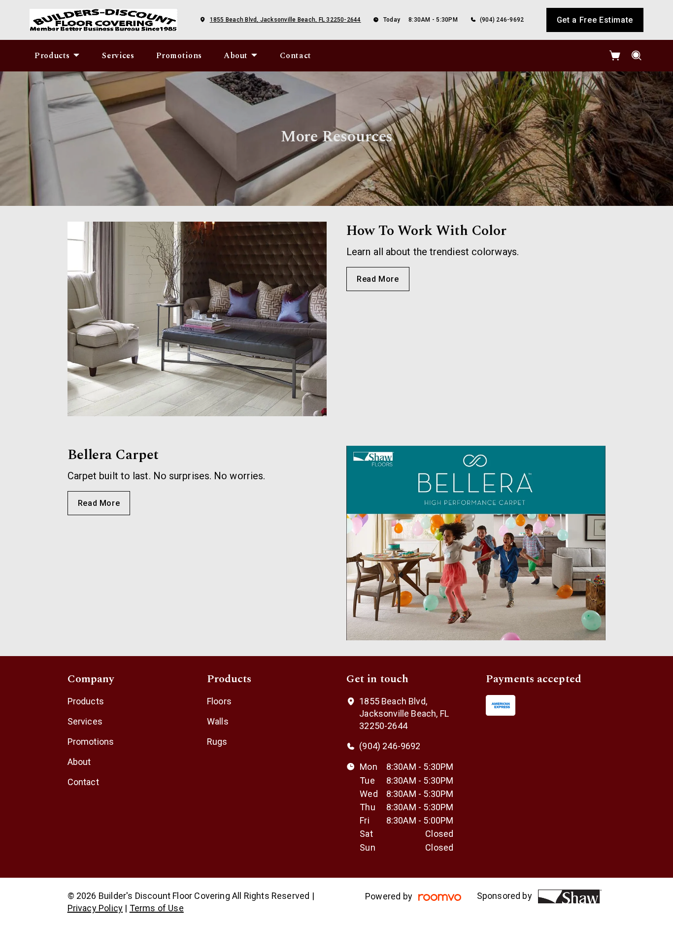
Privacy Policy (95, 908)
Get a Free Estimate (595, 20)
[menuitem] (57, 55)
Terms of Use (157, 908)
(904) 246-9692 (502, 19)
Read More (378, 279)
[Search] (636, 55)
